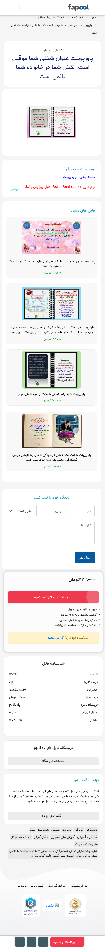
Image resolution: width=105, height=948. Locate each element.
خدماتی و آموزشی (87, 836)
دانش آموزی (41, 836)
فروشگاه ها (77, 17)
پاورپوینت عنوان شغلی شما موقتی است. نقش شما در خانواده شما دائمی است (54, 29)
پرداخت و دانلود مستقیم (51, 597)
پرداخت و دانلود (64, 942)
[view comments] (59, 728)
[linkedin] (71, 933)
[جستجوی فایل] (31, 7)
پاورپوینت (43, 829)
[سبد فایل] (6, 7)
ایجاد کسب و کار (21, 836)
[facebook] (34, 933)
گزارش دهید (56, 637)
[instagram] (52, 933)
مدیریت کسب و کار (86, 844)
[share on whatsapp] (53, 728)
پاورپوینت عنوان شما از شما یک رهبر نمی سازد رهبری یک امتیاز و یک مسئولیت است (51, 264)
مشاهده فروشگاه (53, 761)
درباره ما (22, 886)
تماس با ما (37, 886)
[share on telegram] (46, 728)
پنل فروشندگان (79, 886)
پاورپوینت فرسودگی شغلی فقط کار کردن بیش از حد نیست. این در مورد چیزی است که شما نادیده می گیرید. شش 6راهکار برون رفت (51, 330)
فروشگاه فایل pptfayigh (50, 17)
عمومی (55, 829)
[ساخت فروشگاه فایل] (22, 7)
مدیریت (66, 829)
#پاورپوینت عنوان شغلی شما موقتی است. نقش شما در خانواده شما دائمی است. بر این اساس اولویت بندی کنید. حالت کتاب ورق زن (53, 853)
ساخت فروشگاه (56, 886)
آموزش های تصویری (63, 836)
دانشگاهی (92, 829)
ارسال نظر (85, 557)
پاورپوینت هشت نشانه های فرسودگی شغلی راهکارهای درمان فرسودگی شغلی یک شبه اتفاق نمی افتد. (51, 457)
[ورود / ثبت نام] (12, 7)
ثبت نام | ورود (52, 816)
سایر (32, 829)
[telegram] (43, 933)
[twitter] (62, 933)
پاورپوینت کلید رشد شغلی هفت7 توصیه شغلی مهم (51, 394)
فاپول (93, 17)
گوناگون (78, 829)
